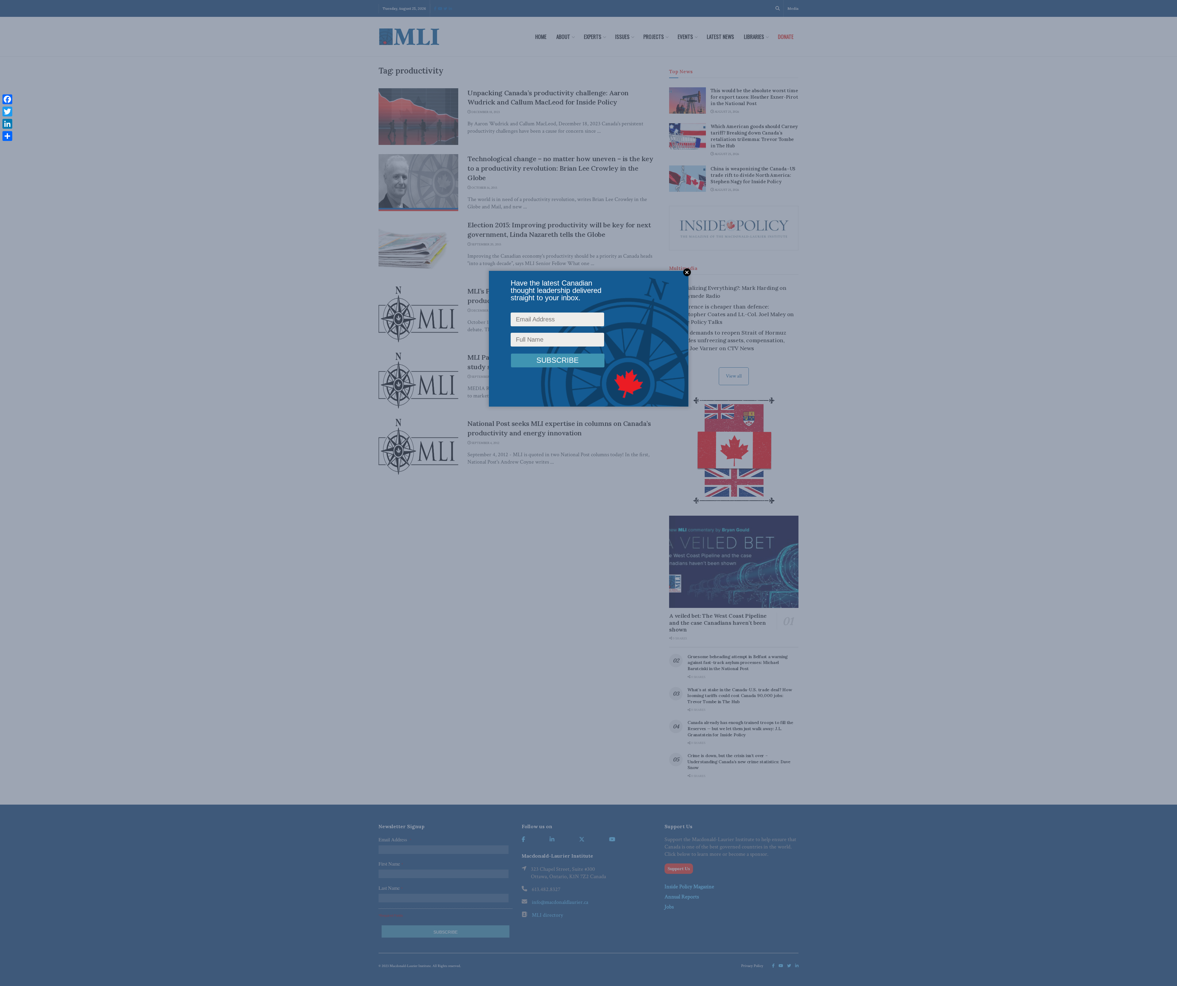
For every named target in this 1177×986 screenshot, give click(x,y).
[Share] (7, 136)
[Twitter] (7, 111)
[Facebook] (7, 99)
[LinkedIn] (7, 124)
